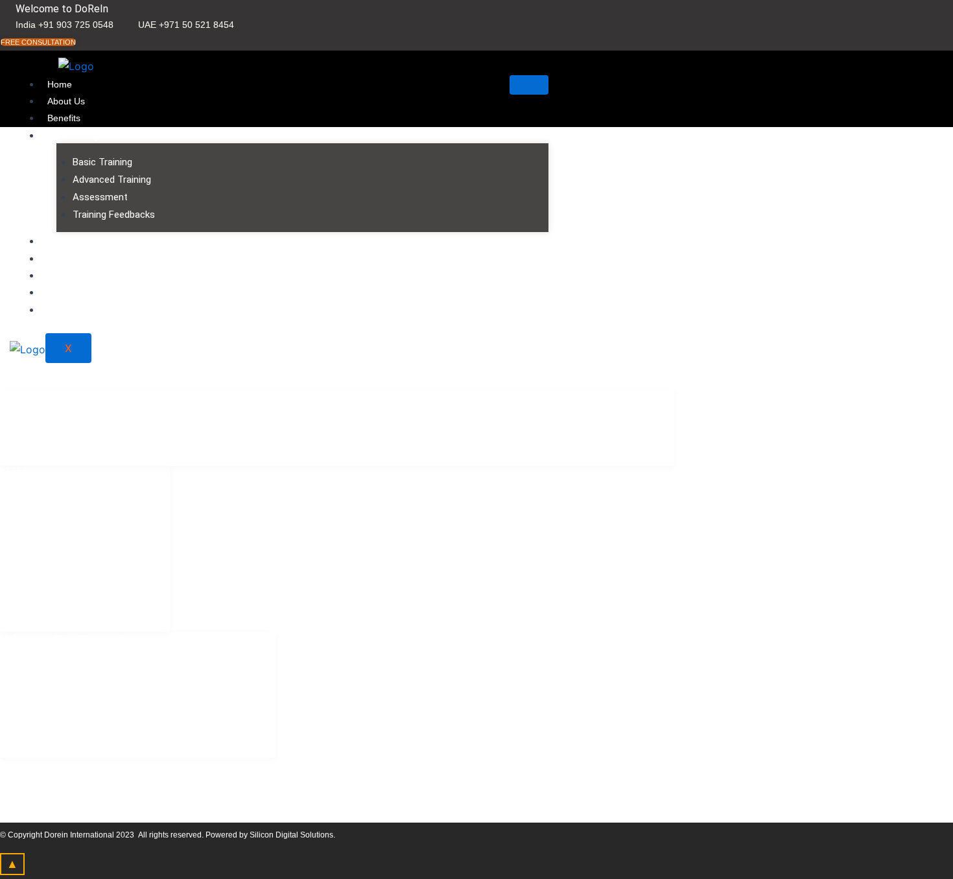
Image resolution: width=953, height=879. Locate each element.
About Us (66, 101)
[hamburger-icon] (529, 85)
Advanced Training (112, 179)
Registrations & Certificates (102, 258)
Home (59, 84)
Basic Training (102, 162)
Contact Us (70, 241)
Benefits (63, 118)
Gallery (61, 292)
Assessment (100, 197)
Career (61, 310)
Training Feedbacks (114, 214)
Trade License (76, 275)
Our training (73, 135)
